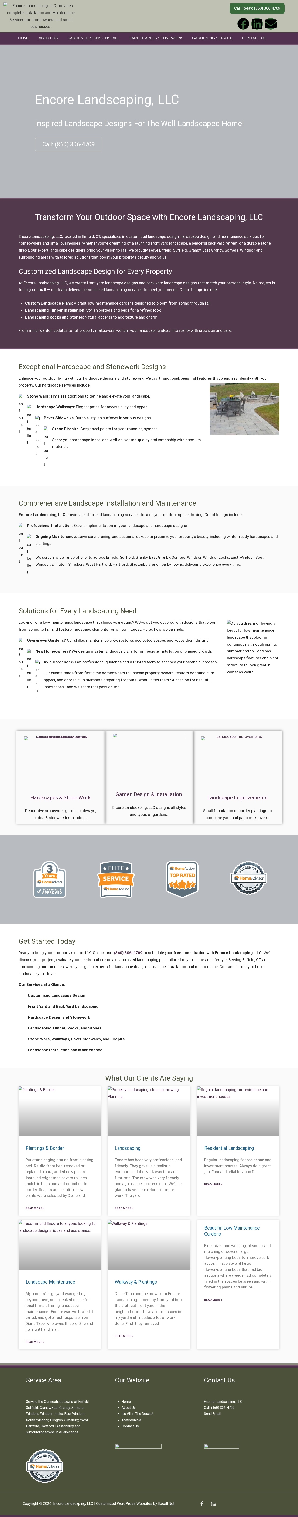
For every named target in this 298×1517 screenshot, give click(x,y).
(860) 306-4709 (128, 952)
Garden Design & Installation (149, 794)
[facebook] (201, 1504)
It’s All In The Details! (137, 1414)
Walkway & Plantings (136, 1282)
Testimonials (131, 1420)
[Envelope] (271, 24)
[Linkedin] (257, 24)
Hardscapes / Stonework (156, 38)
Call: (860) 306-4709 (219, 1408)
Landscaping (127, 1148)
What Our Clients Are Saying (149, 1078)
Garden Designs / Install (93, 38)
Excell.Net (166, 1503)
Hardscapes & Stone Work (60, 797)
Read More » (35, 1208)
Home (23, 38)
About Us (48, 38)
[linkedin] (213, 1504)
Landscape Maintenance (50, 1282)
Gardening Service (212, 38)
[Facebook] (243, 24)
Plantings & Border (45, 1148)
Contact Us (254, 38)
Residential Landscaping (229, 1148)
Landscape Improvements (237, 797)
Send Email (212, 1414)
